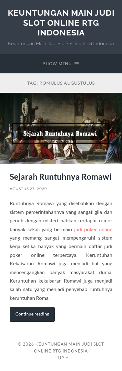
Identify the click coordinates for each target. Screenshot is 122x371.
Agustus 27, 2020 (28, 188)
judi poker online (93, 229)
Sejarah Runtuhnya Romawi (60, 177)
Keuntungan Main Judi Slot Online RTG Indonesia (61, 22)
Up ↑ (63, 357)
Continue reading (32, 313)
